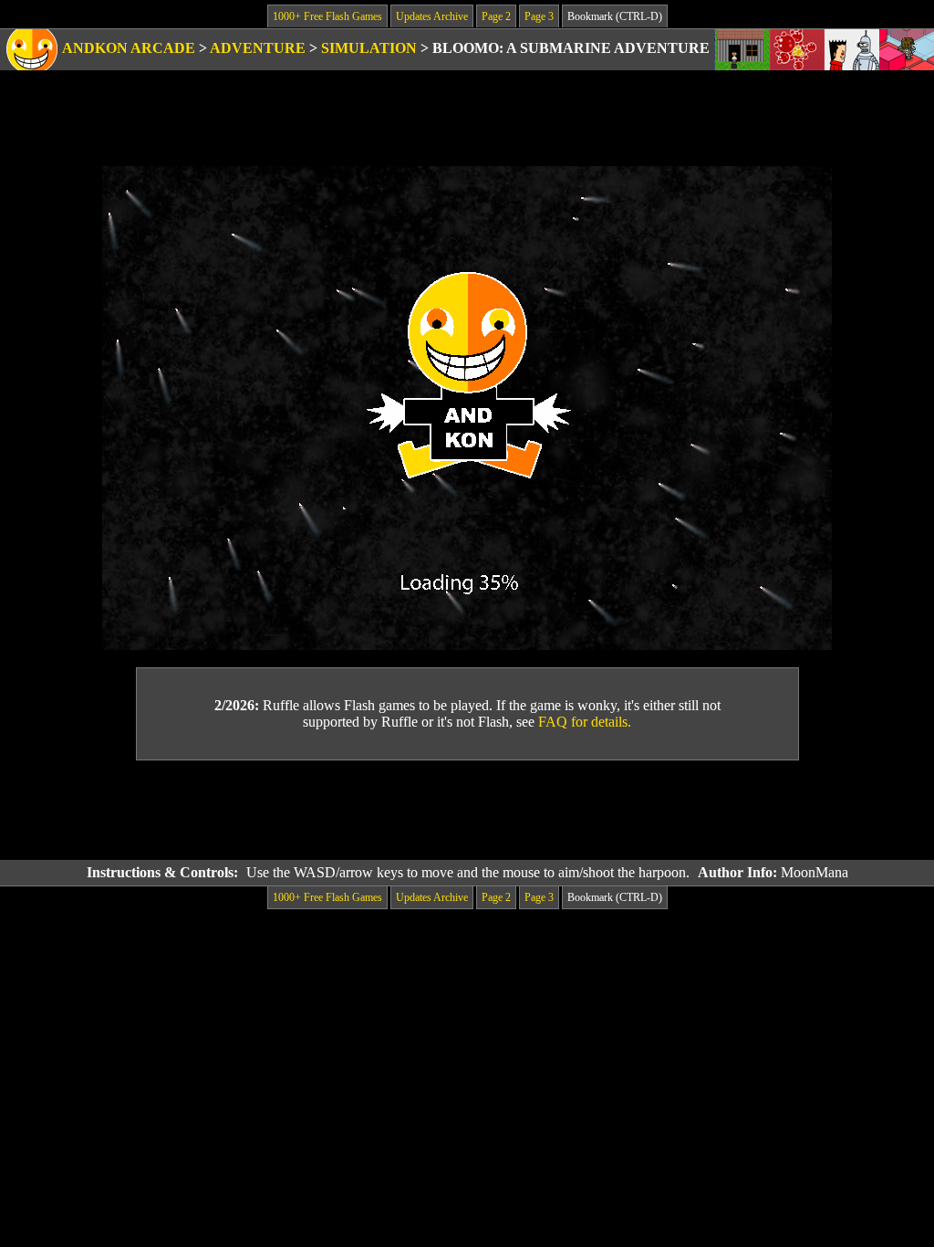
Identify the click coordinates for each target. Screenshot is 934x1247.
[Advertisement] (467, 811)
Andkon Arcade (128, 48)
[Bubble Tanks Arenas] (797, 49)
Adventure (258, 48)
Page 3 (539, 16)
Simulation (369, 48)
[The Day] (742, 49)
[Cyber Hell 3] (852, 49)
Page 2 (496, 16)
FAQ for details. (584, 721)
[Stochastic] (906, 49)
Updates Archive (432, 16)
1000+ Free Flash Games (327, 16)
